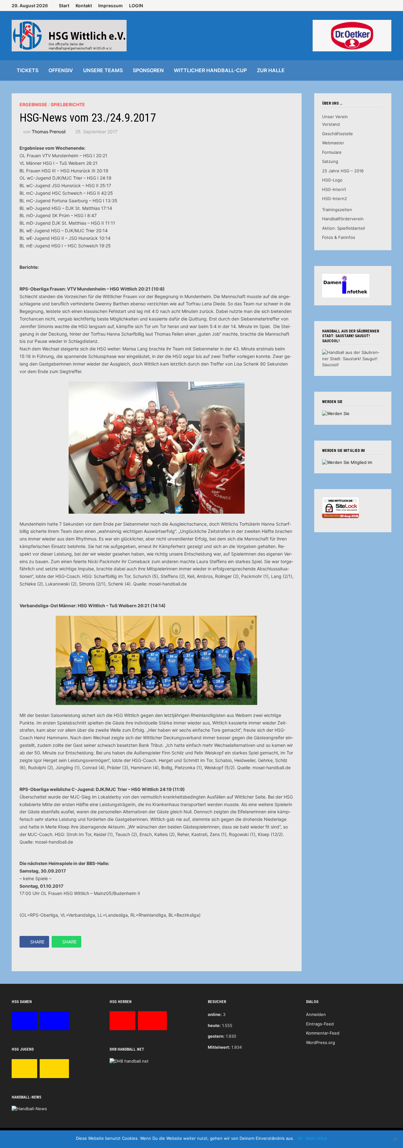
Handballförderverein (343, 218)
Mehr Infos (316, 1138)
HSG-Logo (332, 179)
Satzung (330, 161)
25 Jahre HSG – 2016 (343, 170)
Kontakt (84, 5)
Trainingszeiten (337, 209)
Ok (300, 1138)
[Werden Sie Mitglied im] (347, 461)
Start (64, 5)
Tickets (27, 70)
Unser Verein (335, 116)
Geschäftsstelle (337, 133)
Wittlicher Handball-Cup (210, 70)
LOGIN (136, 5)
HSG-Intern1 (334, 189)
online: (215, 1014)
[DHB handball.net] (129, 1060)
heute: (214, 1025)
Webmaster (333, 142)
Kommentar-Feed (322, 1033)
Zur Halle (271, 70)
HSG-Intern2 (334, 198)
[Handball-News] (29, 1108)
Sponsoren (148, 70)
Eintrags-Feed (320, 1023)
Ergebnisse (33, 104)
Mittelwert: (219, 1047)
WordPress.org (320, 1042)
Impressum (110, 5)
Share (37, 941)
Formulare (332, 152)
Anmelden (316, 1014)
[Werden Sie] (335, 413)
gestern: (216, 1036)
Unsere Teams (103, 70)
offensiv (60, 70)
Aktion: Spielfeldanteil (343, 228)
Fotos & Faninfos (338, 237)
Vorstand (331, 124)
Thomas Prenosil (48, 131)
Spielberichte (68, 104)
